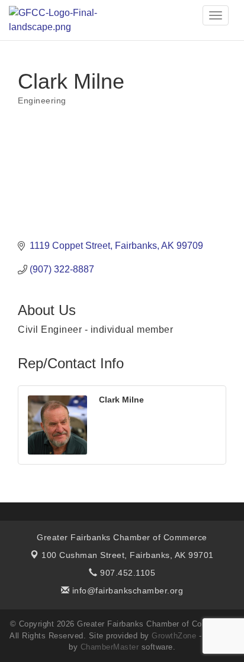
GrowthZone (174, 635)
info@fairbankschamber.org (126, 590)
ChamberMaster (110, 646)
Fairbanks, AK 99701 (127, 555)
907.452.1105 (126, 572)
